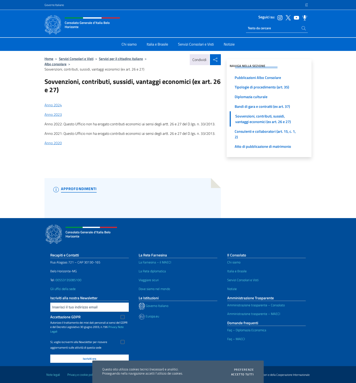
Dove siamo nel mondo (154, 288)
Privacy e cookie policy (81, 374)
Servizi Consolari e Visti (76, 58)
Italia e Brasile (237, 271)
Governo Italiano (54, 5)
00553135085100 (68, 279)
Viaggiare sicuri (149, 279)
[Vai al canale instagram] (279, 17)
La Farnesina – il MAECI (155, 262)
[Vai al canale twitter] (287, 17)
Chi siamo (233, 262)
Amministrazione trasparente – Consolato (256, 305)
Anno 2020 (53, 143)
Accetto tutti (242, 374)
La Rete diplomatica (152, 271)
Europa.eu (152, 316)
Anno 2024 (53, 105)
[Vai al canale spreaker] (304, 17)
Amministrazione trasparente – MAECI (253, 313)
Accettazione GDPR (65, 317)
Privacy (112, 327)
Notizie (232, 288)
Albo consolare (55, 64)
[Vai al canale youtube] (295, 17)
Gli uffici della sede (63, 288)
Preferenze (244, 369)
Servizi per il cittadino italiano (121, 58)
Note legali (53, 374)
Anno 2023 (53, 114)
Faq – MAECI (236, 338)
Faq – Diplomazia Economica (246, 330)
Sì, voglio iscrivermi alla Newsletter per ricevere (78, 342)
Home (48, 58)
